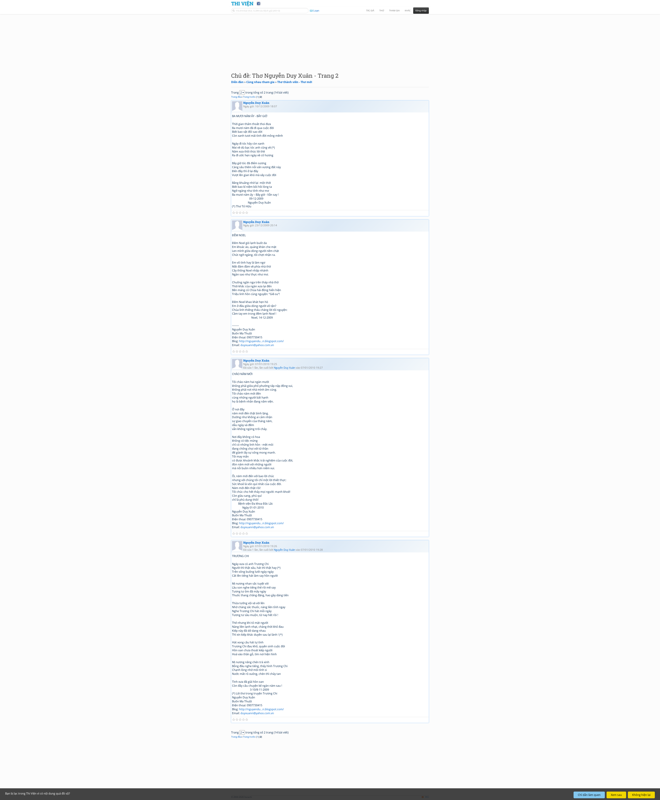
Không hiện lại (641, 795)
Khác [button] (408, 10)
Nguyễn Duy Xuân (256, 103)
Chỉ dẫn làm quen (589, 795)
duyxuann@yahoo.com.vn (257, 345)
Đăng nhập (421, 10)
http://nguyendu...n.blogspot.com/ (261, 341)
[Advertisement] (330, 40)
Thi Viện (242, 3)
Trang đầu (236, 96)
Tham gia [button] (394, 10)
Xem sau (616, 795)
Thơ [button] (381, 10)
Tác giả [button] (370, 10)
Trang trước (249, 96)
